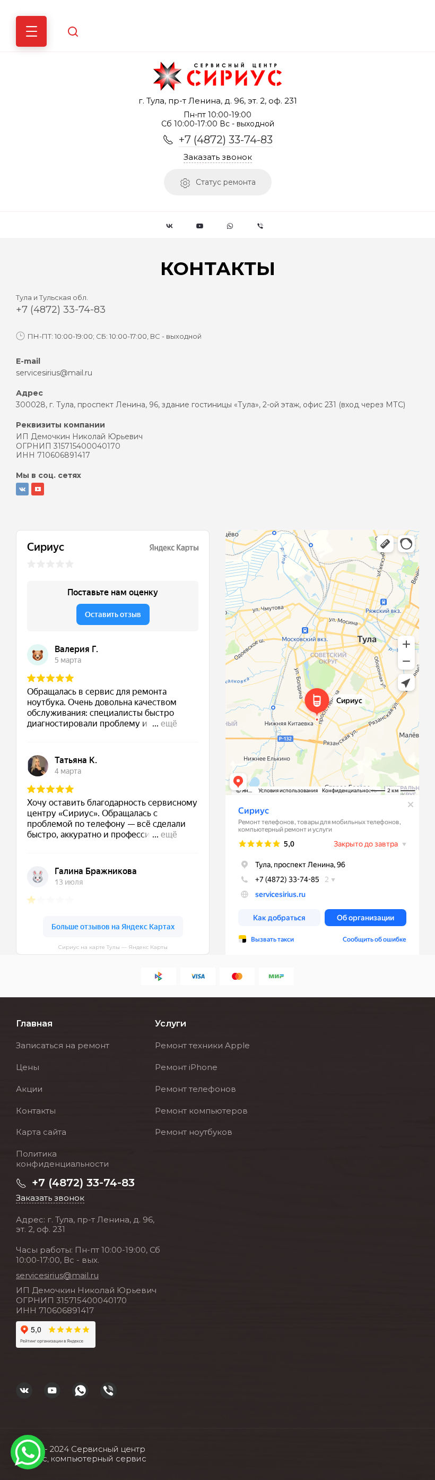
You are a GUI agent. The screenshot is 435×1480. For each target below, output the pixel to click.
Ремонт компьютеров (201, 1111)
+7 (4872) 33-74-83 (226, 139)
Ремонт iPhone (186, 1067)
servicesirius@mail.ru (54, 373)
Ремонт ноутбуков (193, 1132)
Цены (27, 1067)
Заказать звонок (218, 157)
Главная (34, 1024)
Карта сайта (41, 1132)
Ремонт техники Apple (202, 1045)
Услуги (170, 1024)
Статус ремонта (226, 182)
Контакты (36, 1111)
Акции (29, 1089)
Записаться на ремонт (62, 1045)
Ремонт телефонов (195, 1089)
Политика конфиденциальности (62, 1159)
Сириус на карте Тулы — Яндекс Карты (113, 947)
